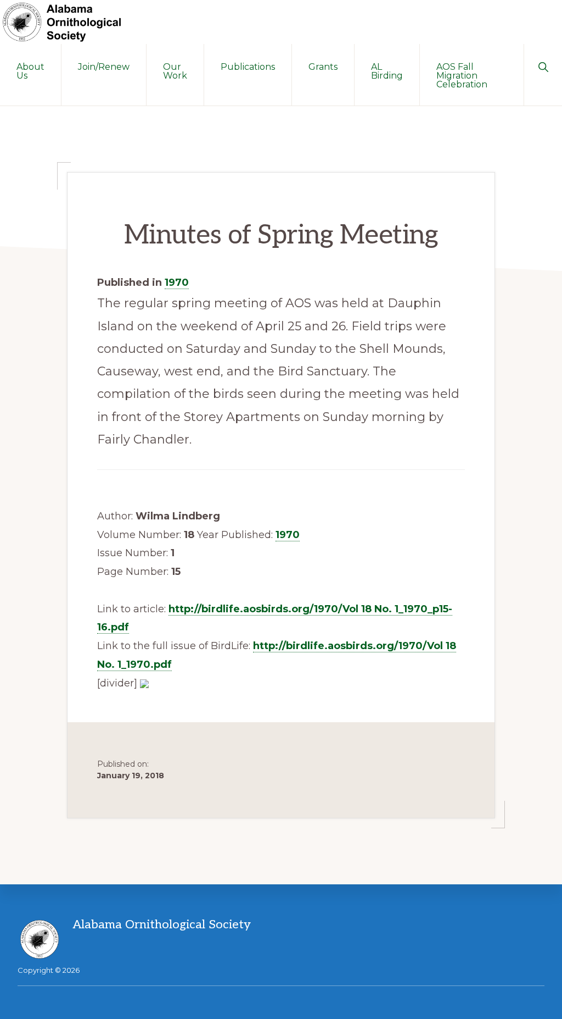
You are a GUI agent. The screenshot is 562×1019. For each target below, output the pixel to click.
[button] (543, 66)
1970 (177, 282)
